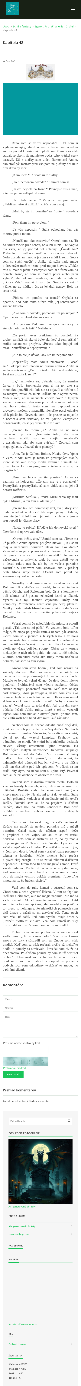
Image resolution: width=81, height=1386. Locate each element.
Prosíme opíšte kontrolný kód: (21, 1043)
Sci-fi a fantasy (22, 26)
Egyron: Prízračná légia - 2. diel (54, 26)
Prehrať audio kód (14, 1068)
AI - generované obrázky (22, 1206)
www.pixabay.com (18, 1234)
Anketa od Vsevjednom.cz (22, 1324)
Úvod (6, 26)
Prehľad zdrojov (17, 1344)
